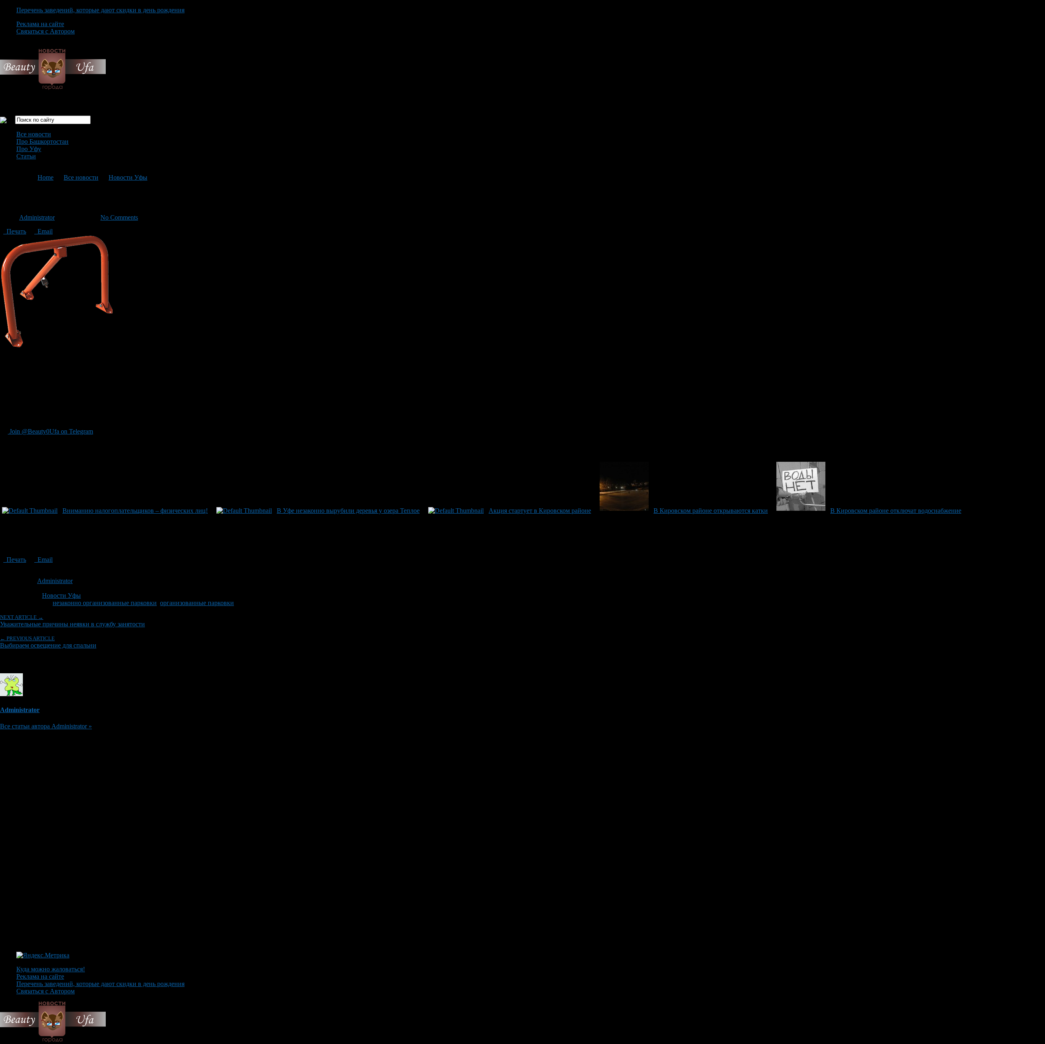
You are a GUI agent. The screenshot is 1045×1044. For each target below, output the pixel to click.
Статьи (26, 156)
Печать (14, 231)
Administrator (37, 217)
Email (43, 231)
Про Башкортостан (42, 141)
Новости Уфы (128, 177)
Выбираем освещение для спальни (48, 642)
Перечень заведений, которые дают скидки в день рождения (100, 10)
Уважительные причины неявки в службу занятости (72, 621)
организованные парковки (197, 602)
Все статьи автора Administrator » (46, 726)
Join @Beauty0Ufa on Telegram (50, 431)
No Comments (119, 217)
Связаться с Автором (45, 31)
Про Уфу (28, 148)
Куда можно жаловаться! (50, 969)
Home (45, 177)
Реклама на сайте (40, 23)
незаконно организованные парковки (105, 602)
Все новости (33, 134)
